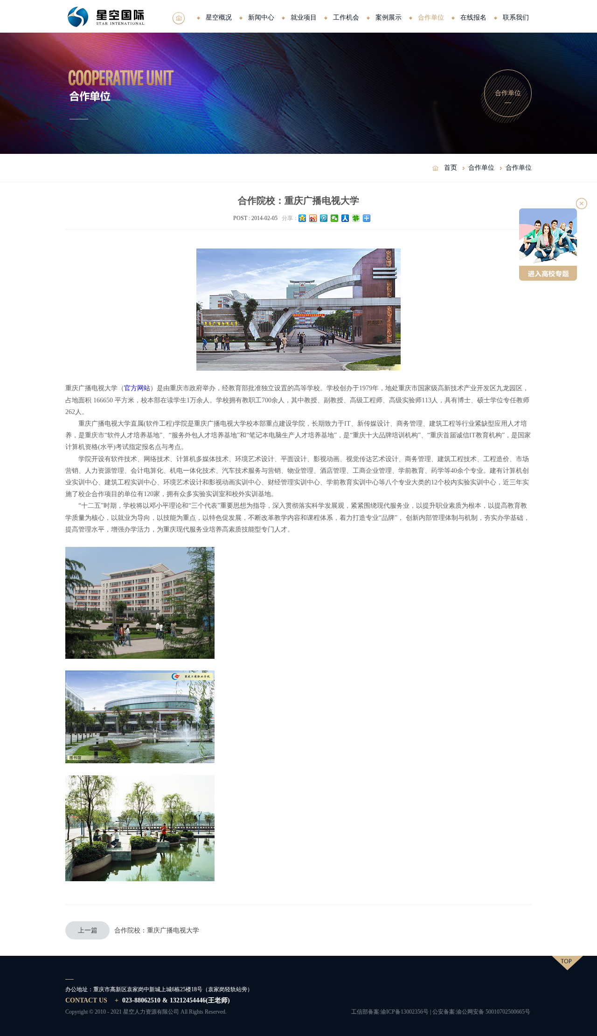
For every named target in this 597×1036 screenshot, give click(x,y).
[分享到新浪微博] (313, 218)
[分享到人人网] (345, 218)
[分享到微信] (335, 218)
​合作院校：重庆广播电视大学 (138, 930)
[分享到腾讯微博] (324, 218)
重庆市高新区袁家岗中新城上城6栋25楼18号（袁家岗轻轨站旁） (173, 989)
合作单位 (431, 17)
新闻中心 (261, 17)
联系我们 (516, 17)
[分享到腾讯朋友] (356, 218)
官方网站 (137, 388)
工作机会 (346, 17)
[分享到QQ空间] (302, 218)
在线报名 (473, 17)
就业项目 (304, 17)
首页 (450, 167)
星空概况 (219, 17)
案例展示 (388, 17)
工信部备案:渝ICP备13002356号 (390, 1011)
